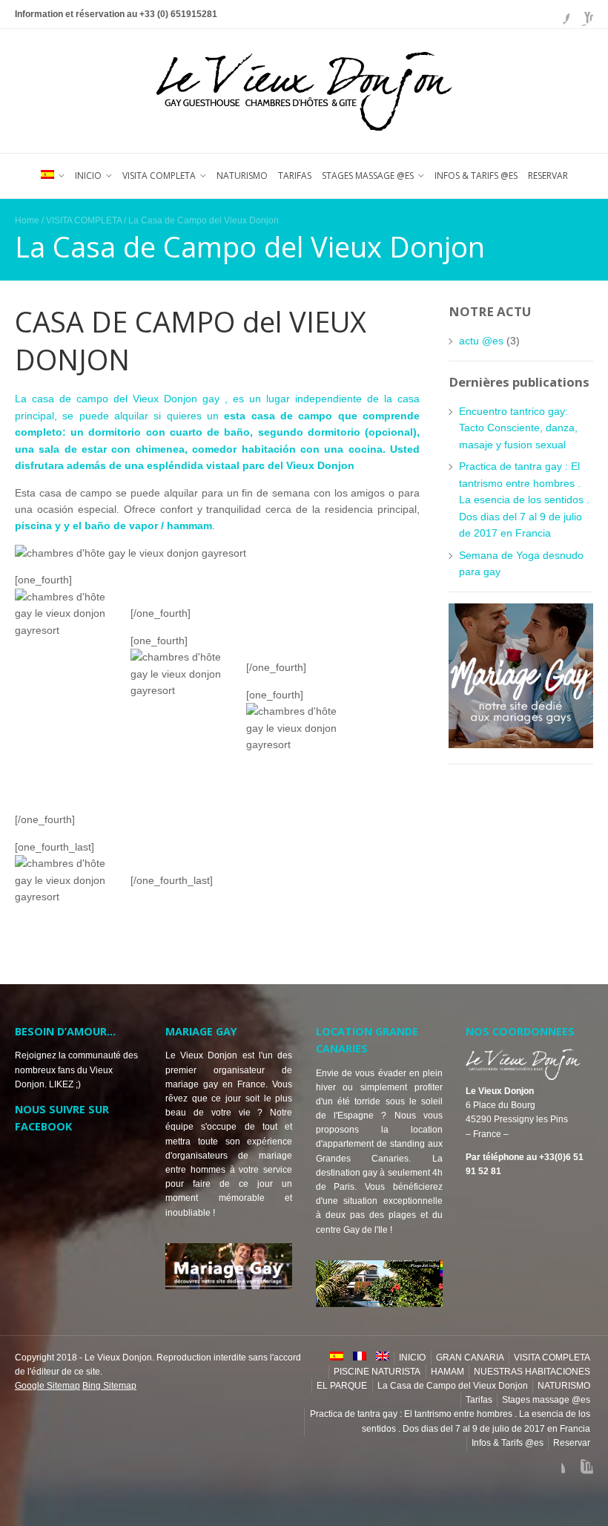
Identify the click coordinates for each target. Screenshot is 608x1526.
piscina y (39, 525)
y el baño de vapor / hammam (138, 525)
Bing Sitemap (109, 1386)
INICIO (88, 175)
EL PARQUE (342, 1386)
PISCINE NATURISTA (377, 1371)
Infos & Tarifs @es (476, 175)
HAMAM (447, 1371)
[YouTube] (581, 14)
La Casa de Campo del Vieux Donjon (452, 1386)
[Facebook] (557, 14)
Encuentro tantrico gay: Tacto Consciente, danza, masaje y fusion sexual (518, 428)
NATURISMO (242, 175)
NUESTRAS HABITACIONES (532, 1371)
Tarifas (294, 175)
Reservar (548, 175)
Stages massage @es (368, 175)
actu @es (481, 341)
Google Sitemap (47, 1386)
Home (27, 220)
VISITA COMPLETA (159, 175)
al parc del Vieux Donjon (292, 465)
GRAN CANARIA (470, 1357)
